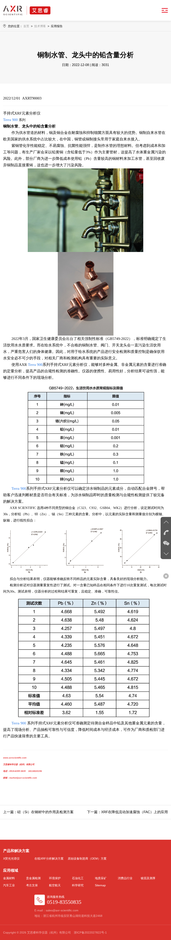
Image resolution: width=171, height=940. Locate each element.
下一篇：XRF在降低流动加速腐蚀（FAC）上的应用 (127, 812)
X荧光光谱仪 (11, 858)
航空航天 (55, 885)
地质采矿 (101, 878)
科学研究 (78, 885)
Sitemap (100, 885)
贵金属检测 (33, 878)
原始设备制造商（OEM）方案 (87, 858)
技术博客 (40, 26)
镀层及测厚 (148, 878)
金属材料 (9, 878)
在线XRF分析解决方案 (49, 858)
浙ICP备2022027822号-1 (90, 932)
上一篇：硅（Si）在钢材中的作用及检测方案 (38, 812)
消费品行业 (125, 878)
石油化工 (78, 878)
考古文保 (32, 885)
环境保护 (55, 878)
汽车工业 (9, 885)
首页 (26, 26)
